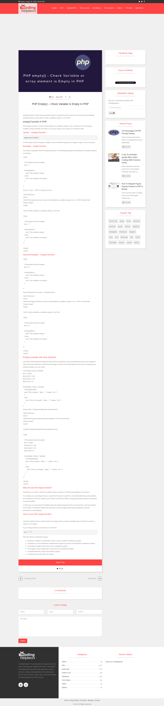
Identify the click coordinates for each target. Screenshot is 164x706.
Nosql (129, 221)
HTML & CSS (84, 8)
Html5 (138, 237)
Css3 (116, 237)
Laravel (129, 243)
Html (110, 237)
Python (128, 8)
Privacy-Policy (74, 700)
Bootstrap (124, 237)
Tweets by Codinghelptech (114, 662)
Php (61, 8)
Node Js (127, 226)
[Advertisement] (82, 33)
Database (97, 8)
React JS (121, 243)
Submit (23, 641)
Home (54, 8)
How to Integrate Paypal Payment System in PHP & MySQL (132, 186)
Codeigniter (113, 232)
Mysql (122, 221)
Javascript (71, 8)
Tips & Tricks (113, 221)
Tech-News (108, 8)
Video (119, 8)
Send (111, 113)
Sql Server (136, 221)
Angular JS (136, 226)
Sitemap (90, 700)
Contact (97, 700)
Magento (132, 232)
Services (139, 8)
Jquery (120, 226)
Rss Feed (83, 700)
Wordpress (123, 232)
